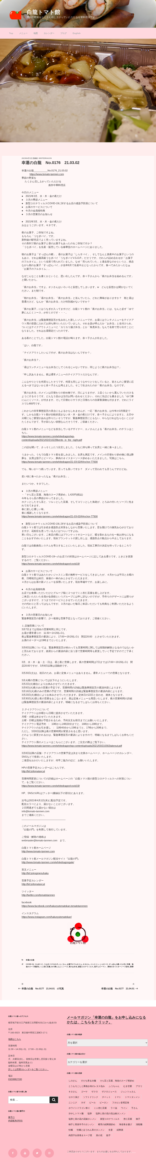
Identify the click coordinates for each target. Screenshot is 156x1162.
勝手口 (11, 1117)
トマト (118, 1097)
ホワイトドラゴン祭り (79, 1108)
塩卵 (89, 1113)
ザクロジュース (109, 1091)
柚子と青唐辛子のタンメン (81, 1124)
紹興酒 (120, 1130)
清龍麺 (139, 1124)
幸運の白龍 (30, 960)
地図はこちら (14, 1039)
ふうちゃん (114, 1086)
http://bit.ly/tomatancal (33, 771)
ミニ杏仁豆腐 (45, 967)
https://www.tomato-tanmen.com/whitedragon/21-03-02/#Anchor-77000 (60, 462)
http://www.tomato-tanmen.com (38, 851)
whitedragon (45, 158)
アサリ (139, 1086)
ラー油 (114, 1108)
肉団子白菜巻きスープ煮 (80, 1135)
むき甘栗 (127, 1086)
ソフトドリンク (90, 1097)
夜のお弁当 (73, 967)
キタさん (86, 964)
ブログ (63, 33)
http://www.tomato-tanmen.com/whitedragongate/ (48, 862)
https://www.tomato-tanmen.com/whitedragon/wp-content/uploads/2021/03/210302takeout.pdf (72, 746)
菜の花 (99, 1135)
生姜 (110, 1130)
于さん (134, 1108)
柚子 (138, 1119)
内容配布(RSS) (15, 1120)
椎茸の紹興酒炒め (106, 1124)
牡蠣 (71, 1130)
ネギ (83, 1102)
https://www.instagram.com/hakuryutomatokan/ (47, 917)
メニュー (23, 33)
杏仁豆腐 (127, 1119)
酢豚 (132, 967)
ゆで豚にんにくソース (59, 967)
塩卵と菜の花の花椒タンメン (82, 1119)
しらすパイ (104, 964)
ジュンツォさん (128, 1091)
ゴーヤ (84, 1091)
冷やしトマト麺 (76, 1113)
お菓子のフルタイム (74, 964)
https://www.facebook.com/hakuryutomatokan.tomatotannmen (55, 906)
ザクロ (94, 1091)
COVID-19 (30, 964)
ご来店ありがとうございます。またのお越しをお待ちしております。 (101, 1151)
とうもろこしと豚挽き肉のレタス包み (87, 1086)
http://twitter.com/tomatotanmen (38, 895)
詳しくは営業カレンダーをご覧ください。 (28, 1069)
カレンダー (49, 33)
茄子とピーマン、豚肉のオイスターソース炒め (111, 967)
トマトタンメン (132, 1097)
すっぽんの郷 (114, 964)
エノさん (62, 964)
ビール (92, 1102)
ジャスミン (94, 964)
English (77, 33)
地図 (36, 33)
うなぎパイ (39, 964)
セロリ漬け (74, 1097)
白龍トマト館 (43, 12)
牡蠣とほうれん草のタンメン (91, 1130)
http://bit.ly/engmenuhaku (35, 873)
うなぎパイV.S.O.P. (51, 964)
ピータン (104, 1102)
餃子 (108, 1135)
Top (11, 33)
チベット (106, 1097)
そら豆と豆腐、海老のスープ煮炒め (117, 1080)
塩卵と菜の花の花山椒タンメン (111, 1113)
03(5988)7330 (15, 1079)
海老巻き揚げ (125, 1124)
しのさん (73, 1080)
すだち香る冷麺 (88, 1080)
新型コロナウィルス (85, 967)
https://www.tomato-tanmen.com (47, 174)
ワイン (124, 1108)
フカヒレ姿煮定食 (120, 1102)
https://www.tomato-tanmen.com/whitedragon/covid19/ (51, 563)
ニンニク (73, 1102)
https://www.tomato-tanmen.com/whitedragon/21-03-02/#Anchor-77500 (60, 516)
